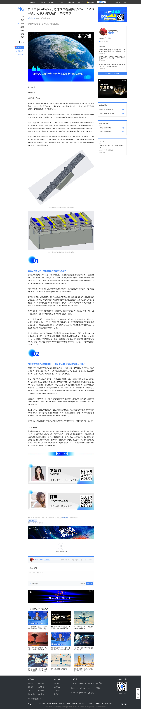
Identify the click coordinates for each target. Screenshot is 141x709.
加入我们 (41, 694)
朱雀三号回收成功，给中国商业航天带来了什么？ (83, 670)
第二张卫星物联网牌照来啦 (59, 669)
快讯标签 (57, 694)
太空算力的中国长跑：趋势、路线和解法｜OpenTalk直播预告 (60, 649)
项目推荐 (31, 520)
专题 (22, 33)
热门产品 (57, 687)
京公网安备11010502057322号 (98, 707)
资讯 (22, 23)
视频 (22, 30)
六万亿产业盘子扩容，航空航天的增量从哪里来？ (83, 628)
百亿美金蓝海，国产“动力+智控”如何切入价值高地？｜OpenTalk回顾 (112, 58)
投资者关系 (31, 694)
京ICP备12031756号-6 (73, 707)
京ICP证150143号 (84, 707)
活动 (22, 37)
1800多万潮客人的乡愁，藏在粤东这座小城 (111, 146)
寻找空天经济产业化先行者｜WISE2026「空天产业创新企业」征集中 (60, 628)
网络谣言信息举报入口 (34, 699)
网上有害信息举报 (107, 704)
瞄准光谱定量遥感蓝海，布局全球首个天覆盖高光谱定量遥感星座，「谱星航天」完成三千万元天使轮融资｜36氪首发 (112, 50)
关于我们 (41, 687)
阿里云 (45, 704)
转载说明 (65, 518)
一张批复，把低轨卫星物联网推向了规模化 (83, 649)
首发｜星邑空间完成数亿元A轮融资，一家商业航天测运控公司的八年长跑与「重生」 (37, 649)
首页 (22, 16)
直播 (22, 26)
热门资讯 (57, 683)
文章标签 (57, 690)
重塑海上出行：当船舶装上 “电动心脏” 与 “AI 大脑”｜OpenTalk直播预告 (112, 65)
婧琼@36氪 (31, 18)
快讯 (22, 20)
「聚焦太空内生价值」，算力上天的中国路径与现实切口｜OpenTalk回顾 (38, 628)
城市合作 (30, 683)
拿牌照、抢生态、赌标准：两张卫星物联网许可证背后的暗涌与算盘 (37, 670)
